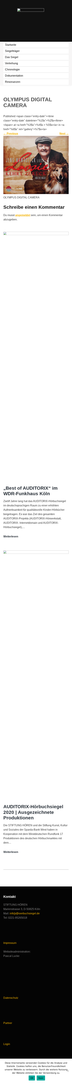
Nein (40, 1078)
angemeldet (22, 215)
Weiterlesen (10, 537)
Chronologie (12, 69)
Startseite (10, 44)
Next (64, 133)
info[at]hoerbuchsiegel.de (25, 913)
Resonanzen (12, 81)
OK (31, 1078)
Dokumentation (14, 75)
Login (6, 1044)
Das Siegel (11, 57)
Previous (10, 133)
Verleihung (11, 63)
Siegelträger (12, 51)
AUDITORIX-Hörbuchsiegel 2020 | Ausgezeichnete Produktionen (33, 812)
